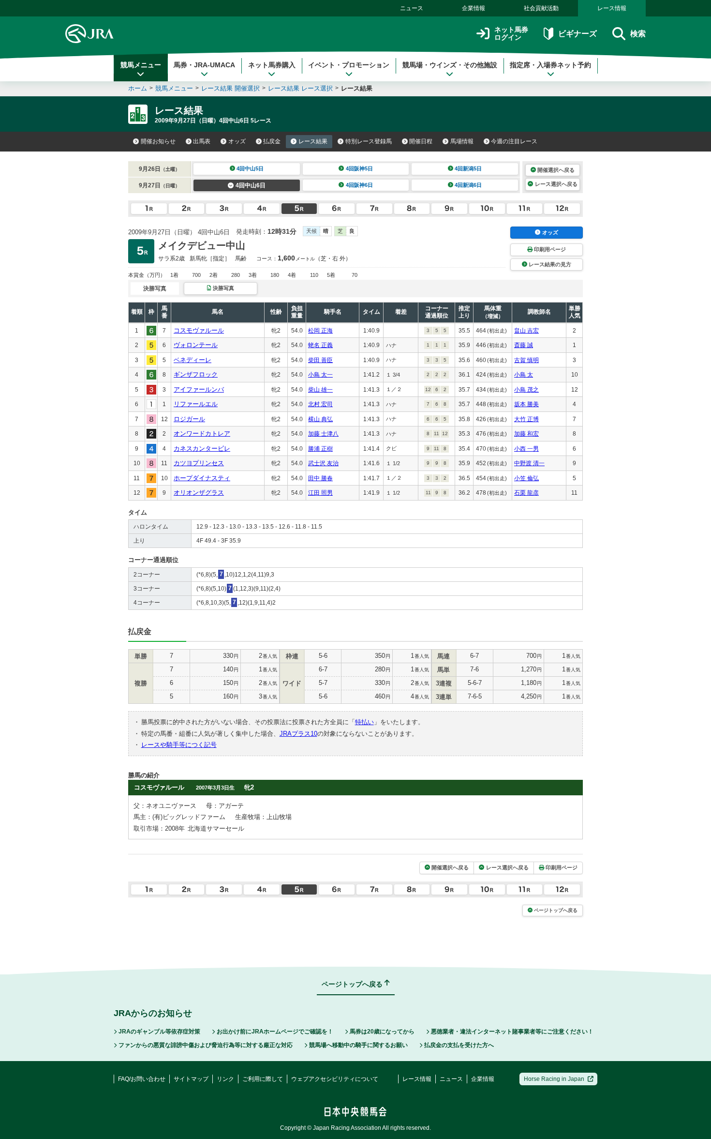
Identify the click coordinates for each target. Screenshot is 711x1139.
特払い (364, 722)
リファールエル (196, 404)
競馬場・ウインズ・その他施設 (449, 65)
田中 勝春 (320, 478)
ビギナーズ (577, 34)
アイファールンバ (199, 389)
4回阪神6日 (359, 185)
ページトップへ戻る (556, 910)
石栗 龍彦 (526, 492)
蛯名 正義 (320, 345)
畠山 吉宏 (526, 330)
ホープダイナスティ (202, 478)
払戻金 (272, 141)
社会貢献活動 (541, 8)
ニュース (411, 8)
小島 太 (523, 374)
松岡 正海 (320, 330)
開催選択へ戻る (556, 170)
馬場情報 (462, 141)
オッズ (237, 141)
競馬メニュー (140, 65)
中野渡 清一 (529, 463)
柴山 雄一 (320, 389)
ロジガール (189, 419)
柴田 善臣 (320, 360)
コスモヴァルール (199, 330)
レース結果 (312, 141)
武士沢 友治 (323, 463)
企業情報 (473, 8)
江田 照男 (320, 492)
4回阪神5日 (359, 168)
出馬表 (201, 141)
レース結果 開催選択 (230, 88)
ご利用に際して (262, 1079)
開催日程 (420, 141)
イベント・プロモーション (348, 65)
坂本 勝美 (526, 404)
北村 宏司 (320, 404)
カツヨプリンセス (199, 463)
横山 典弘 (320, 419)
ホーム (137, 88)
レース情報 (611, 8)
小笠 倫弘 (526, 478)
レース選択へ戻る (556, 184)
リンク (225, 1079)
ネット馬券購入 (272, 65)
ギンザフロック (196, 374)
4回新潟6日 (468, 185)
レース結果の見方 (550, 264)
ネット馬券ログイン (511, 34)
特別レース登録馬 (368, 141)
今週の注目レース (514, 141)
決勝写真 (223, 288)
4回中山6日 (251, 185)
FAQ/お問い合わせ (141, 1079)
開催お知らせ (158, 141)
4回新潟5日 (468, 168)
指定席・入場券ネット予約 (550, 65)
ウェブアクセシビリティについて (334, 1079)
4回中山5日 (250, 168)
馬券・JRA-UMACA (204, 65)
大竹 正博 (526, 419)
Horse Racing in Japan (554, 1079)
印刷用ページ (550, 249)
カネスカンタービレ (202, 448)
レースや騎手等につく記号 (179, 744)
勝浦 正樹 (320, 448)
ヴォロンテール (196, 345)
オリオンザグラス (199, 492)
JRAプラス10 (298, 733)
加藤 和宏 (526, 433)
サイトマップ (191, 1079)
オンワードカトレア (202, 433)
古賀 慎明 (526, 360)
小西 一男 (526, 448)
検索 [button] (638, 34)
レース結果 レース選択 (300, 88)
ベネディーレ (192, 360)
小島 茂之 (526, 389)
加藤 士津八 (323, 433)
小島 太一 (320, 374)
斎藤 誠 (523, 345)
